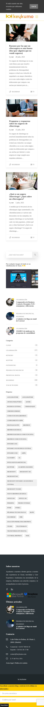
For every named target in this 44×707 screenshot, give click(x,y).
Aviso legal (10, 663)
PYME (9, 507)
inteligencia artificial (16, 462)
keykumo (9, 355)
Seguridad (16, 92)
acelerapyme (27, 397)
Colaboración (21, 299)
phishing (10, 503)
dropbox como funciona (16, 439)
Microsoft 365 (25, 471)
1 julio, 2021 (19, 203)
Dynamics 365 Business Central (19, 448)
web (27, 535)
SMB (20, 517)
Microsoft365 (12, 476)
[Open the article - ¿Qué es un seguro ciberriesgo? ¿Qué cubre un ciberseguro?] (14, 181)
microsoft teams (14, 489)
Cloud (8, 345)
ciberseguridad (13, 411)
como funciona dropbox (16, 416)
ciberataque (30, 406)
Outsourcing (11, 365)
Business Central (14, 406)
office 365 (23, 498)
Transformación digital (17, 531)
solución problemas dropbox (19, 521)
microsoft (11, 471)
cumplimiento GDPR (15, 420)
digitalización (13, 425)
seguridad (11, 517)
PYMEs (17, 507)
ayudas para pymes (14, 402)
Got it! (34, 6)
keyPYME (9, 360)
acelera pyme (12, 397)
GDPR (24, 453)
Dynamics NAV (12, 453)
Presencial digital (13, 375)
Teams (9, 526)
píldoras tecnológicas (16, 512)
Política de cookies (21, 663)
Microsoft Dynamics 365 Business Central (20, 482)
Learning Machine (25, 467)
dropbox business (14, 430)
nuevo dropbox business (16, 494)
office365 (11, 498)
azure (28, 402)
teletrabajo (21, 526)
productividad (24, 503)
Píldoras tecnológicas (25, 313)
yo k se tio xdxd (12, 385)
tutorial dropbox (14, 535)
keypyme (10, 467)
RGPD (32, 512)
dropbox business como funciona (20, 434)
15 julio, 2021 (20, 130)
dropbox (26, 425)
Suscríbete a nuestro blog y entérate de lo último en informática (18, 687)
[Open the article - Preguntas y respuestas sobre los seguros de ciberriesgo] (14, 108)
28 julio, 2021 (20, 57)
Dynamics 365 (12, 444)
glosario (11, 458)
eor (12, 57)
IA (19, 458)
